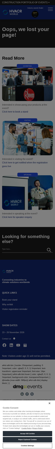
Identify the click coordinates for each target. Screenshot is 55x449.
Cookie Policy (26, 428)
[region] (27, 424)
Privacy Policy (37, 428)
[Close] (49, 403)
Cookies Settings (27, 445)
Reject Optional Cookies (27, 439)
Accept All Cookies (27, 433)
